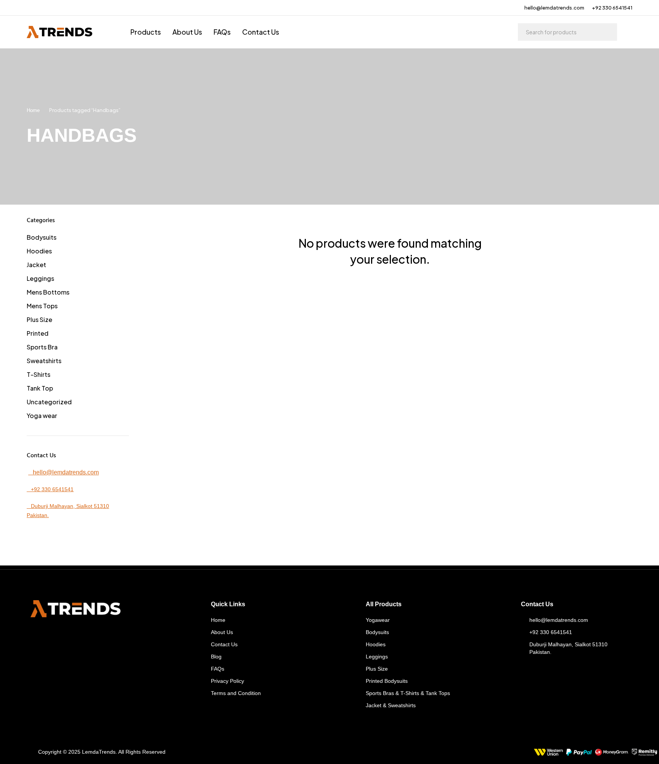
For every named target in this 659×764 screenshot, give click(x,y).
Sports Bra (42, 347)
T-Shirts (38, 374)
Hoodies (39, 251)
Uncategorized (49, 402)
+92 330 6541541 (612, 8)
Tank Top (40, 388)
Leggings (40, 278)
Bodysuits (41, 237)
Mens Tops (42, 306)
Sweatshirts (44, 361)
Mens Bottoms (48, 292)
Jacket (36, 265)
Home (33, 110)
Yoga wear (42, 416)
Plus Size (39, 320)
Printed (37, 333)
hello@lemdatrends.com (554, 8)
